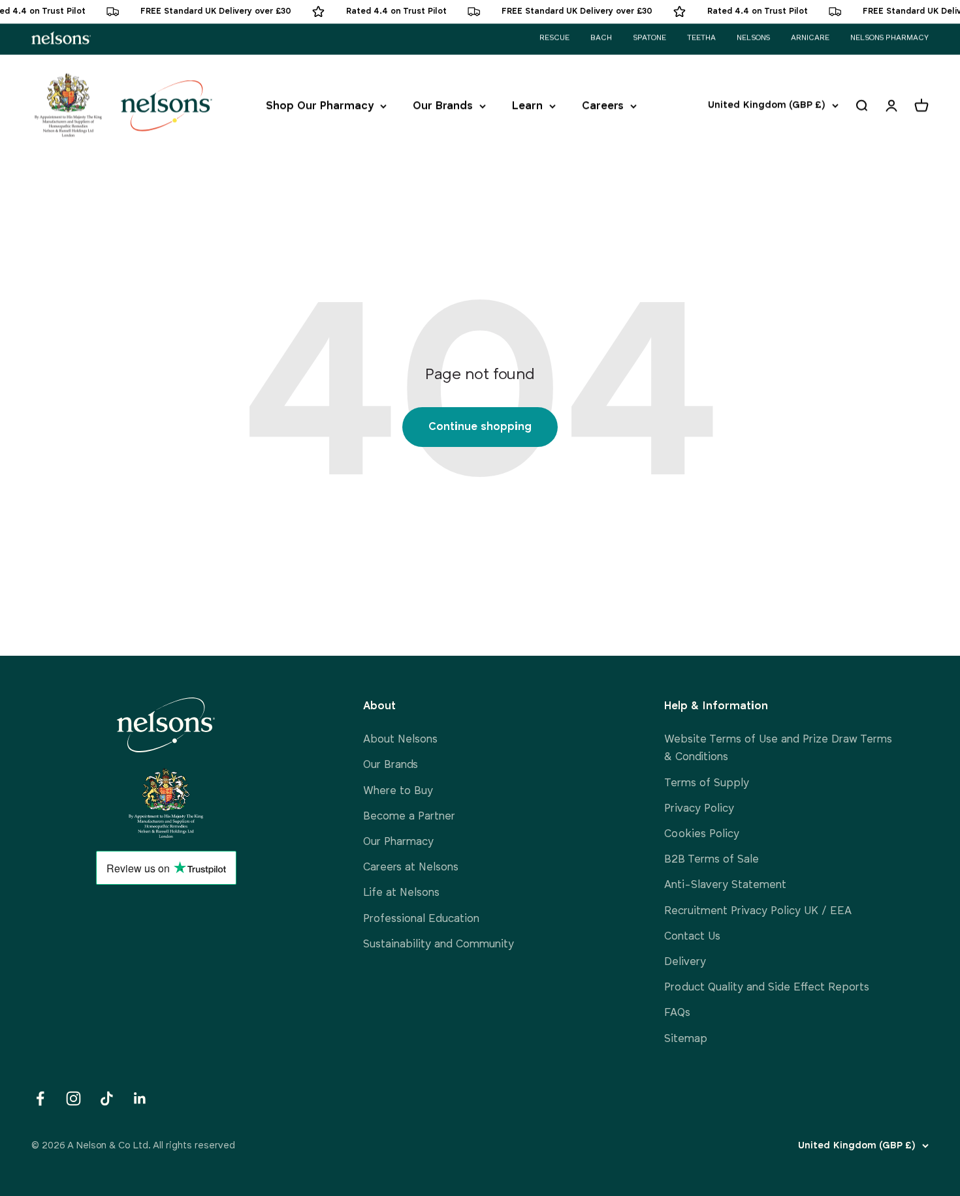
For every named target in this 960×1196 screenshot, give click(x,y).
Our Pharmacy (398, 842)
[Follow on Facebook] (40, 1098)
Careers (603, 106)
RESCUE (554, 38)
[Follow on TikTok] (107, 1098)
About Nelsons (400, 739)
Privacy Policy (699, 808)
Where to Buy (398, 791)
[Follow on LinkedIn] (140, 1098)
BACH (601, 38)
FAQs (677, 1013)
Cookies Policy (701, 834)
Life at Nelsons (401, 892)
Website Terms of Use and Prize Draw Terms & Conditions (778, 748)
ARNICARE (810, 38)
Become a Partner (409, 816)
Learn (527, 106)
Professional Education (421, 919)
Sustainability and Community (438, 944)
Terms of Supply (706, 783)
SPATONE (649, 38)
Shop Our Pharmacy (320, 106)
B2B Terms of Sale (711, 859)
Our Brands (443, 106)
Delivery (685, 962)
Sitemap (685, 1039)
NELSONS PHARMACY (889, 38)
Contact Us (692, 936)
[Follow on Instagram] (73, 1098)
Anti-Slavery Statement (725, 885)
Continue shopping (480, 427)
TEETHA (701, 38)
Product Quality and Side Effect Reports (766, 987)
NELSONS (753, 38)
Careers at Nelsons (410, 867)
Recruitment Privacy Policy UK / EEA (758, 911)
